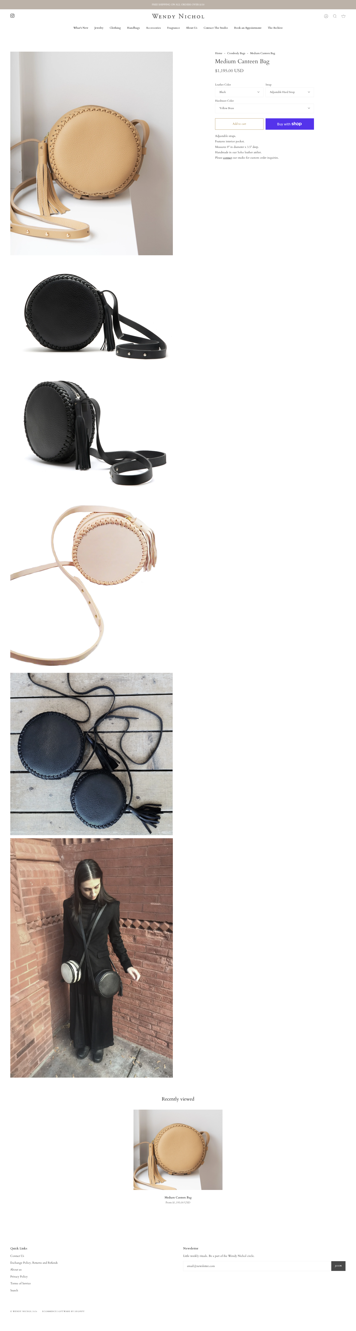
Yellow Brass (226, 108)
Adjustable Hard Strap (282, 92)
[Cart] (343, 16)
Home (218, 53)
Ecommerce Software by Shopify (63, 1311)
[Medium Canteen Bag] (178, 1150)
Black (222, 92)
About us (16, 1270)
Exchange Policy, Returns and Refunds (34, 1263)
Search (14, 1290)
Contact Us (17, 1256)
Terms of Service (20, 1283)
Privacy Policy (19, 1277)
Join (338, 1265)
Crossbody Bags (236, 53)
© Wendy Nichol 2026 (23, 1311)
